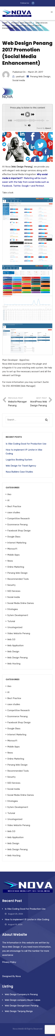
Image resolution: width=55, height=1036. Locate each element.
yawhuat (20, 76)
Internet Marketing (16, 542)
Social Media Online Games (20, 603)
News (10, 561)
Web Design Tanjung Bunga (19, 1011)
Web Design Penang (17, 657)
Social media (18, 80)
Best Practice (14, 506)
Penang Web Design (21, 23)
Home (4, 23)
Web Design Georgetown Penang (21, 1005)
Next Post (38, 402)
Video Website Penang (18, 633)
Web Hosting (13, 663)
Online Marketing (15, 567)
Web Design (13, 651)
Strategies (12, 609)
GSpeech (48, 128)
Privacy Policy (9, 962)
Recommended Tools (18, 579)
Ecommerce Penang (17, 524)
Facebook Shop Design (19, 530)
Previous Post (17, 402)
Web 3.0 (11, 639)
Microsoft (12, 548)
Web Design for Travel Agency (21, 465)
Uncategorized (14, 627)
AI (8, 500)
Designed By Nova (11, 976)
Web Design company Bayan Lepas (22, 1000)
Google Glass (13, 536)
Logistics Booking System (19, 459)
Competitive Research (18, 518)
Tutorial (11, 621)
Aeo (9, 494)
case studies (13, 512)
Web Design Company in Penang (21, 994)
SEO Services (13, 591)
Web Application (15, 645)
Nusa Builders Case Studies (19, 471)
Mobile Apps (13, 554)
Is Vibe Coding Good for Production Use (26, 443)
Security (11, 585)
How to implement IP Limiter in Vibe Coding (24, 451)
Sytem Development (17, 615)
